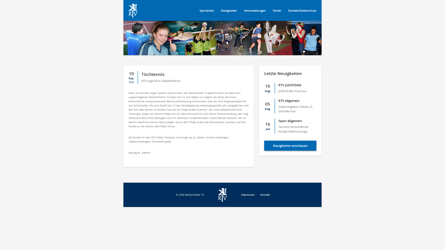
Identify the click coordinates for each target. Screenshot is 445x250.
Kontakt (265, 194)
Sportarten (207, 10)
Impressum (247, 194)
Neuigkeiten (229, 10)
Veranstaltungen (255, 10)
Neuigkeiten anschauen (290, 146)
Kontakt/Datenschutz (302, 10)
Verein (277, 10)
